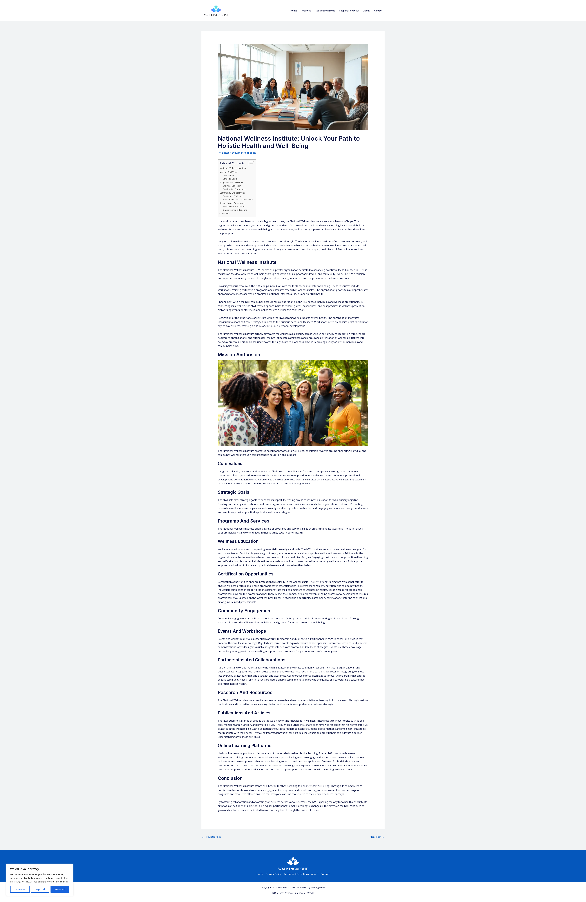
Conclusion (224, 213)
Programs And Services (231, 182)
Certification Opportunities (235, 189)
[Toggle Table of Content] (249, 163)
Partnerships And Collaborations (238, 199)
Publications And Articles (234, 206)
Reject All (40, 889)
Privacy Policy (273, 874)
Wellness (306, 10)
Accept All (60, 889)
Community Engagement (232, 192)
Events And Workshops (233, 196)
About (366, 10)
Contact (378, 10)
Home (293, 10)
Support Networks (349, 10)
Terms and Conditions (296, 874)
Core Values (228, 175)
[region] (39, 880)
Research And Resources (231, 203)
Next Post (377, 836)
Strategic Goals (230, 178)
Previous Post (211, 836)
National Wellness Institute (232, 168)
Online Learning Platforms (235, 209)
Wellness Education (232, 185)
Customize (20, 889)
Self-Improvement (325, 10)
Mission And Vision (228, 172)
